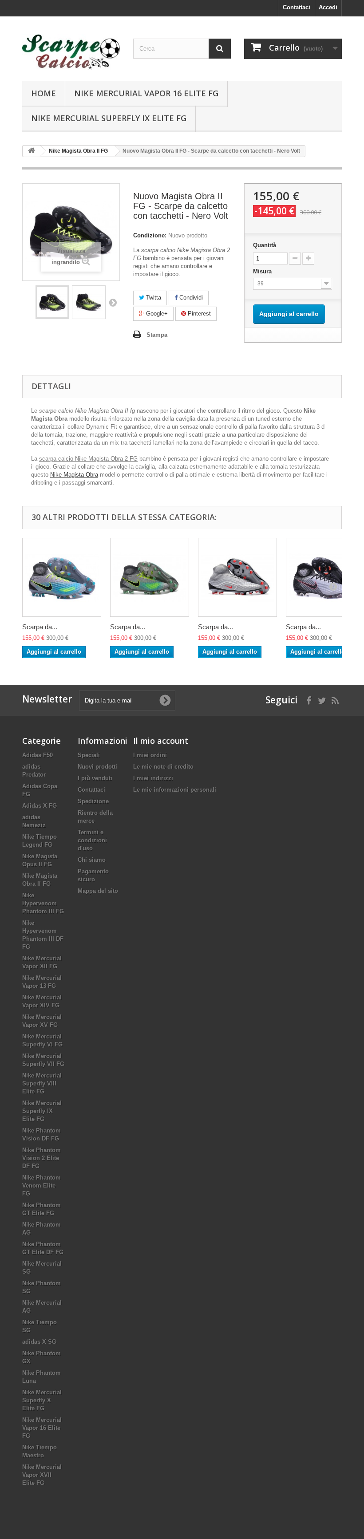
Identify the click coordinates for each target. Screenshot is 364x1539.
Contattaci (296, 7)
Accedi (328, 7)
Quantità (264, 245)
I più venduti (95, 778)
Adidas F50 (37, 755)
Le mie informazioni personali (174, 789)
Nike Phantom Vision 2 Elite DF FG (41, 1158)
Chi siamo (92, 859)
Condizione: (149, 235)
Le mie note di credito (163, 766)
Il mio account (160, 740)
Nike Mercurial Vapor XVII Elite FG (42, 1475)
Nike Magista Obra (74, 474)
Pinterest (198, 313)
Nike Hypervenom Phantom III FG (43, 903)
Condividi (190, 297)
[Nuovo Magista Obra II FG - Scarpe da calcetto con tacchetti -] (52, 302)
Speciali (89, 755)
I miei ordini (150, 755)
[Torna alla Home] (31, 151)
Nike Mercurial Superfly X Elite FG (42, 1400)
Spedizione (93, 801)
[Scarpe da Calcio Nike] (71, 52)
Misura (263, 271)
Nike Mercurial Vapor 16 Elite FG (146, 93)
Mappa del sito (98, 891)
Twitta (152, 297)
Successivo (112, 302)
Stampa (156, 334)
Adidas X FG (39, 805)
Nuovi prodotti (97, 766)
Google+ (156, 313)
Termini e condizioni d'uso (92, 840)
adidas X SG (39, 1341)
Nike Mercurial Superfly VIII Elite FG (42, 1083)
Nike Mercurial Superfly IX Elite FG (108, 118)
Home (43, 93)
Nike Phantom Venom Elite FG (41, 1185)
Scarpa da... (39, 627)
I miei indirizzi (153, 778)
